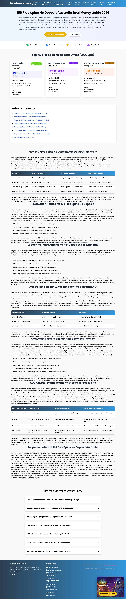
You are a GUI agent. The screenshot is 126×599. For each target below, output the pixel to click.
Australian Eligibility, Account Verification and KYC (30, 124)
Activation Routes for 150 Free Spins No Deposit (30, 117)
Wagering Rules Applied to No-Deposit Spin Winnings (31, 120)
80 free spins (93, 3)
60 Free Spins (50, 592)
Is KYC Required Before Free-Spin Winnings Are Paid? (48, 534)
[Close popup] (122, 578)
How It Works (74, 34)
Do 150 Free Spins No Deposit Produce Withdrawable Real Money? (53, 508)
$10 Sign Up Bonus (36, 3)
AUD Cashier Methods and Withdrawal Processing (30, 130)
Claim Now (55, 34)
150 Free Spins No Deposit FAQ (24, 137)
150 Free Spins (69, 3)
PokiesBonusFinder (22, 3)
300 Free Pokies (51, 590)
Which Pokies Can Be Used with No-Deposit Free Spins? (49, 525)
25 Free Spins (77, 3)
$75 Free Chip (51, 587)
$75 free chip (86, 3)
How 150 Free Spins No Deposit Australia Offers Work (31, 113)
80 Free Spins (50, 578)
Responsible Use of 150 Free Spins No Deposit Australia (32, 134)
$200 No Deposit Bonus (59, 3)
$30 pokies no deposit (111, 3)
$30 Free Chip (50, 595)
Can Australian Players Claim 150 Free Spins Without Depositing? (53, 500)
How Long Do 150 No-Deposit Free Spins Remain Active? (49, 551)
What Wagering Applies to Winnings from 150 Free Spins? (50, 517)
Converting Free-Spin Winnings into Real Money (30, 127)
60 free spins (101, 3)
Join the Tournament (107, 594)
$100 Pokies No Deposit (47, 3)
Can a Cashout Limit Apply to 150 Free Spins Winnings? (49, 542)
